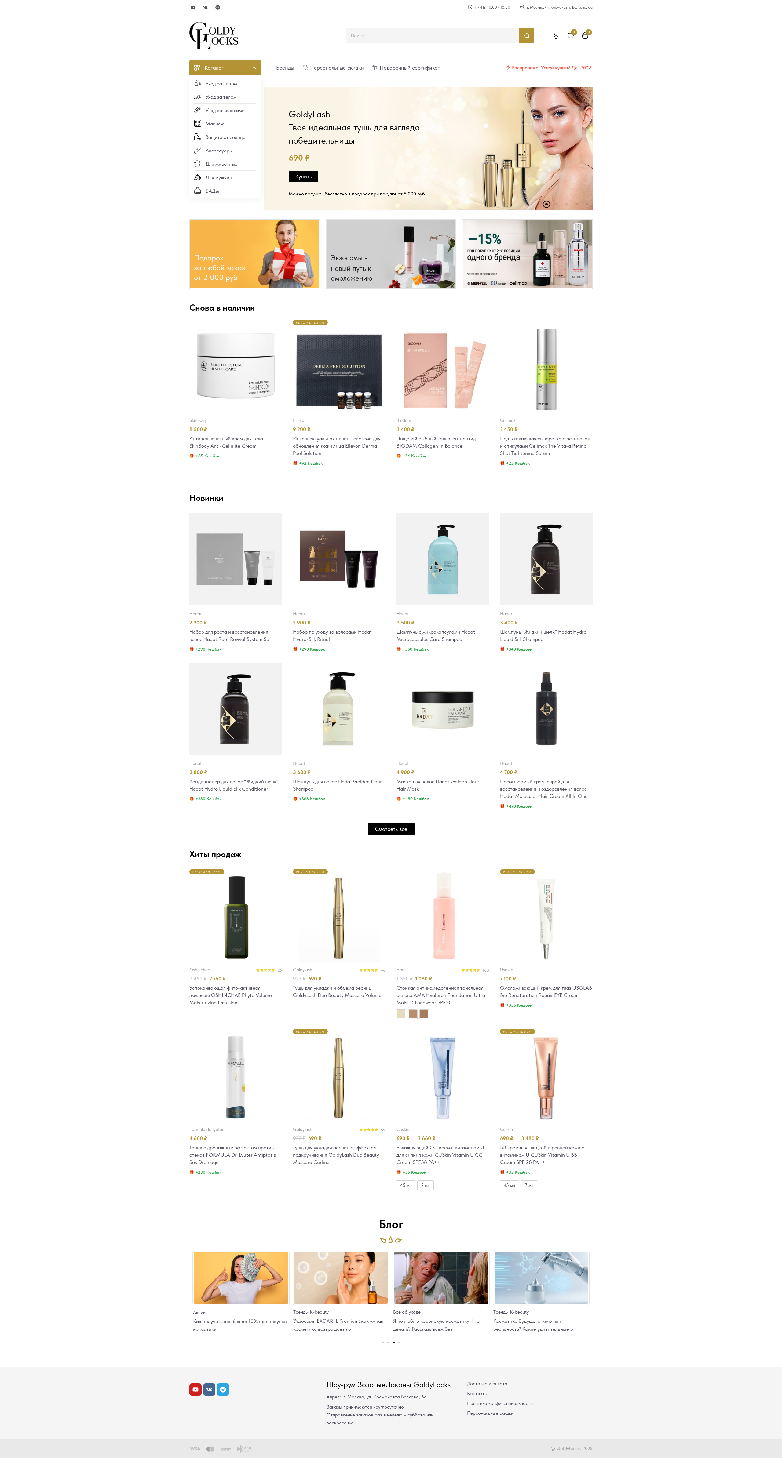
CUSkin (402, 1129)
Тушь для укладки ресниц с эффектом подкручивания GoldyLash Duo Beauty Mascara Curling (336, 1154)
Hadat (195, 613)
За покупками (297, 187)
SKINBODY (198, 420)
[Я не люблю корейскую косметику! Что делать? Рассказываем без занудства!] (347, 1278)
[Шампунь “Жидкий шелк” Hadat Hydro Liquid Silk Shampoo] (546, 559)
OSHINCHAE (199, 970)
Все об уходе (313, 1312)
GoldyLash (302, 970)
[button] (383, 1342)
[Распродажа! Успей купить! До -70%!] (507, 67)
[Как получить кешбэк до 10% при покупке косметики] (548, 1278)
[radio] (401, 1014)
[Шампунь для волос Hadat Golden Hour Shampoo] (339, 709)
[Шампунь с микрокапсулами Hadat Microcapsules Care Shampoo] (442, 559)
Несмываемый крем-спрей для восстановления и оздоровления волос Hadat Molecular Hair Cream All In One (544, 788)
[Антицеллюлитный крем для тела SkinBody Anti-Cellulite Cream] (235, 366)
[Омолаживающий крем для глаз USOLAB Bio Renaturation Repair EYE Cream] (546, 915)
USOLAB (506, 970)
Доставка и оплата (487, 1384)
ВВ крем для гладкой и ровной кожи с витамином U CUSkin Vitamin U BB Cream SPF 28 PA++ (542, 1154)
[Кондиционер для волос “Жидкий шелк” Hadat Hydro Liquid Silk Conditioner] (235, 709)
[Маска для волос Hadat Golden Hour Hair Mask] (442, 709)
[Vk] (205, 7)
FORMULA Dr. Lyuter (206, 1129)
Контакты (477, 1393)
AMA (401, 970)
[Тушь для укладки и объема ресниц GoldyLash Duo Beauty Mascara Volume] (339, 915)
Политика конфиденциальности (500, 1403)
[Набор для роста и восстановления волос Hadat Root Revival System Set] (235, 559)
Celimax (507, 420)
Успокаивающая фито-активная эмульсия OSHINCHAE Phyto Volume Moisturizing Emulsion (230, 995)
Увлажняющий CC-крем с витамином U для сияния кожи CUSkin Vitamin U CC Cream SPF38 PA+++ (440, 1154)
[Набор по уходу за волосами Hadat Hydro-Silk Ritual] (339, 559)
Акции (506, 1312)
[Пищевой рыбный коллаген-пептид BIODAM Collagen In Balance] (442, 366)
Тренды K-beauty (218, 1312)
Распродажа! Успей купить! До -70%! (551, 68)
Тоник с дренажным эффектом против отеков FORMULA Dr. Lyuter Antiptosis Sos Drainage (232, 1154)
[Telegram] (217, 7)
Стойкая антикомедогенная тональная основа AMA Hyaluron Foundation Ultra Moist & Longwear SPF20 (440, 995)
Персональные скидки (490, 1413)
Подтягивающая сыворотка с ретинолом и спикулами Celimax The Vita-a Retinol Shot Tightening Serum (545, 445)
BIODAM (403, 420)
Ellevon (300, 420)
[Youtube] (193, 7)
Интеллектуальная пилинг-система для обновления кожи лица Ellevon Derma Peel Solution (337, 445)
